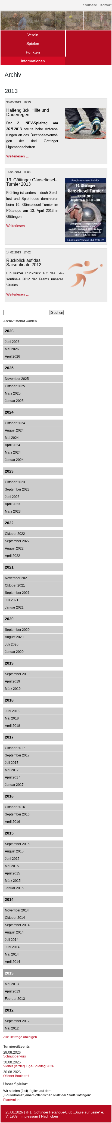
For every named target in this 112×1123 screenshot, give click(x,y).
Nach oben (49, 1116)
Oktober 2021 (15, 585)
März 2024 (13, 452)
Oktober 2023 (15, 482)
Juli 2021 (11, 600)
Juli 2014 (11, 940)
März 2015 (13, 881)
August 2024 (14, 430)
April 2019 (12, 681)
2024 (9, 412)
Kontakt (105, 5)
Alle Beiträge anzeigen (20, 1037)
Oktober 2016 (15, 807)
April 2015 (12, 873)
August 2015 (14, 851)
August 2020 (14, 637)
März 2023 (13, 511)
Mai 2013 (12, 984)
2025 (9, 368)
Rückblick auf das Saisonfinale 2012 (23, 262)
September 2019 (17, 674)
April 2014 (12, 962)
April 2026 (12, 356)
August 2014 (14, 932)
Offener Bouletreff (16, 1076)
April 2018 (12, 726)
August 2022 (14, 548)
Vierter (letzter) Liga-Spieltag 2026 (28, 1066)
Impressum (29, 1116)
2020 (9, 619)
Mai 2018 (12, 718)
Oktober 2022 (15, 534)
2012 (9, 1010)
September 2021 (17, 593)
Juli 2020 (11, 644)
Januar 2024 (14, 460)
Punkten (33, 52)
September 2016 (17, 814)
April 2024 (12, 445)
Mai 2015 (12, 866)
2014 (9, 899)
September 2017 (17, 755)
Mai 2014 (12, 954)
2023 (9, 471)
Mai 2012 (12, 1028)
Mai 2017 (12, 770)
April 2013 (12, 991)
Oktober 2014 (15, 918)
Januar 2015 (14, 888)
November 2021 (17, 578)
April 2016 (12, 822)
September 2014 (17, 925)
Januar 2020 (14, 652)
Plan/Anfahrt (12, 1100)
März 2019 (13, 689)
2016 (9, 796)
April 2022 (12, 556)
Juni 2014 (12, 947)
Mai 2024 (12, 438)
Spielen (32, 43)
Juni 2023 (12, 497)
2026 (9, 331)
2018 (9, 700)
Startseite (90, 5)
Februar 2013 (15, 999)
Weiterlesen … (17, 156)
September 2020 (17, 630)
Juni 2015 (12, 859)
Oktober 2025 (15, 386)
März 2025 (13, 393)
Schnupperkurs (14, 1056)
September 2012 (17, 1021)
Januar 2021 (14, 607)
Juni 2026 (12, 342)
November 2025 (17, 379)
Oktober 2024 (15, 423)
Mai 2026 (12, 349)
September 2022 (17, 541)
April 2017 (12, 777)
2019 (9, 663)
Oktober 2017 (15, 748)
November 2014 (17, 910)
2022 (9, 523)
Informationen (33, 61)
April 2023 (12, 504)
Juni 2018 (12, 711)
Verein (32, 35)
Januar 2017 (14, 785)
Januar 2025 (14, 401)
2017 (9, 737)
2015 (9, 833)
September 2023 (17, 489)
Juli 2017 (11, 763)
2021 (9, 567)
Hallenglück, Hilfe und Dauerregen (27, 112)
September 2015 (17, 844)
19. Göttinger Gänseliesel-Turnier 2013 (31, 182)
